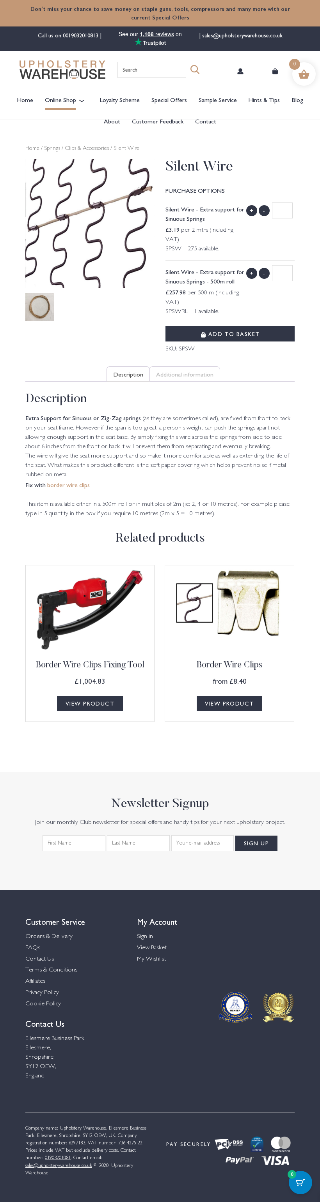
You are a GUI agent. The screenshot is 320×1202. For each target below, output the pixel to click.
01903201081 (58, 1158)
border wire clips (68, 484)
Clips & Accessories (87, 148)
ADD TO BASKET (233, 334)
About (112, 120)
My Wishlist (151, 959)
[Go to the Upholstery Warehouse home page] (62, 69)
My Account (157, 921)
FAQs (32, 948)
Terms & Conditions (51, 970)
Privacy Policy (42, 993)
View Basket (152, 948)
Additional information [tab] (184, 374)
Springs (52, 148)
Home (25, 99)
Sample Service (218, 99)
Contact (205, 120)
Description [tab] (128, 374)
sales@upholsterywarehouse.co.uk (242, 35)
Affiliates (35, 981)
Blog (297, 99)
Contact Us (39, 959)
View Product (90, 703)
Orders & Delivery (49, 937)
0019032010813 (81, 35)
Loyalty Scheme (120, 99)
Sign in (145, 937)
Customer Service (55, 921)
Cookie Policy (43, 1004)
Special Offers (169, 99)
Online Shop (60, 99)
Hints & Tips (264, 99)
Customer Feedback (157, 120)
